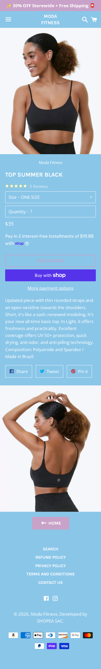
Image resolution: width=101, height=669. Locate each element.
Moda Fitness (50, 20)
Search (50, 549)
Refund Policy (50, 557)
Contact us (50, 582)
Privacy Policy (50, 565)
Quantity (17, 211)
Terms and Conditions (50, 574)
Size (13, 197)
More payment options (50, 288)
